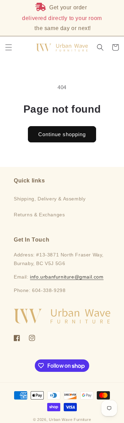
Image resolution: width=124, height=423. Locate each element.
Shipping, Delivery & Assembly (49, 198)
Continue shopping (62, 134)
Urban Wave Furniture (70, 419)
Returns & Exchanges (39, 214)
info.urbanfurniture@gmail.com (66, 277)
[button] (8, 47)
